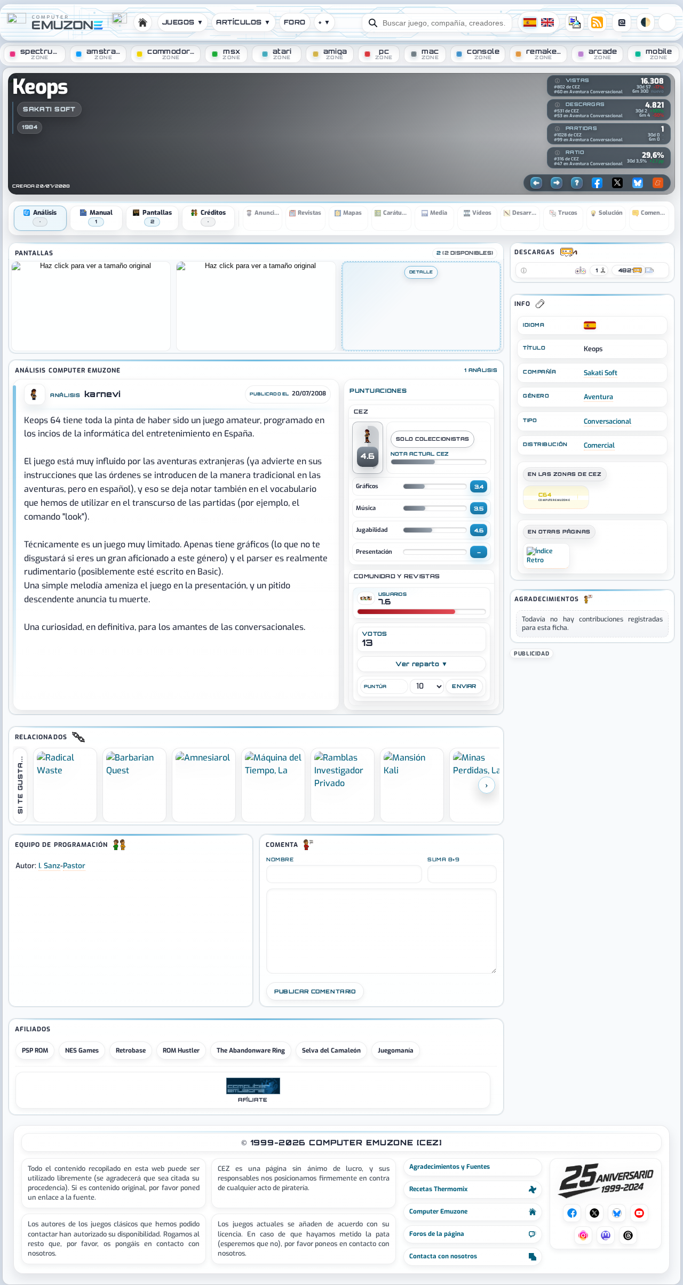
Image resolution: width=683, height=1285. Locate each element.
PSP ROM (35, 1050)
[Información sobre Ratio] (557, 153)
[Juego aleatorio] (577, 183)
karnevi (102, 394)
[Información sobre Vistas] (557, 81)
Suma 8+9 (443, 859)
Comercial (599, 445)
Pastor (74, 865)
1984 (29, 127)
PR (667, 22)
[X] (617, 183)
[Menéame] (658, 183)
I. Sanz (49, 865)
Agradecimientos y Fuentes (449, 1166)
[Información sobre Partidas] (557, 129)
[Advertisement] (592, 727)
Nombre (279, 859)
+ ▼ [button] (324, 22)
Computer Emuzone (438, 1211)
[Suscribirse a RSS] (597, 22)
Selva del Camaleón (331, 1050)
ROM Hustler (181, 1050)
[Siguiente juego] (557, 183)
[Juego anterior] (536, 183)
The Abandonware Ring (251, 1050)
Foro (295, 22)
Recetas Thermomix (438, 1189)
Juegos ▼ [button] (183, 22)
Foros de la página (436, 1234)
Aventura (598, 396)
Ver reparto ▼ (421, 664)
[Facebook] (597, 183)
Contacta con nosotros (443, 1256)
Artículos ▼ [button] (243, 22)
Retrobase (131, 1050)
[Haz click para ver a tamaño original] (91, 306)
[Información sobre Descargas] (557, 105)
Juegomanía (396, 1050)
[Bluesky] (638, 183)
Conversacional (607, 421)
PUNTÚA (375, 686)
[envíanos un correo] (574, 22)
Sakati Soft (49, 109)
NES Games (82, 1050)
